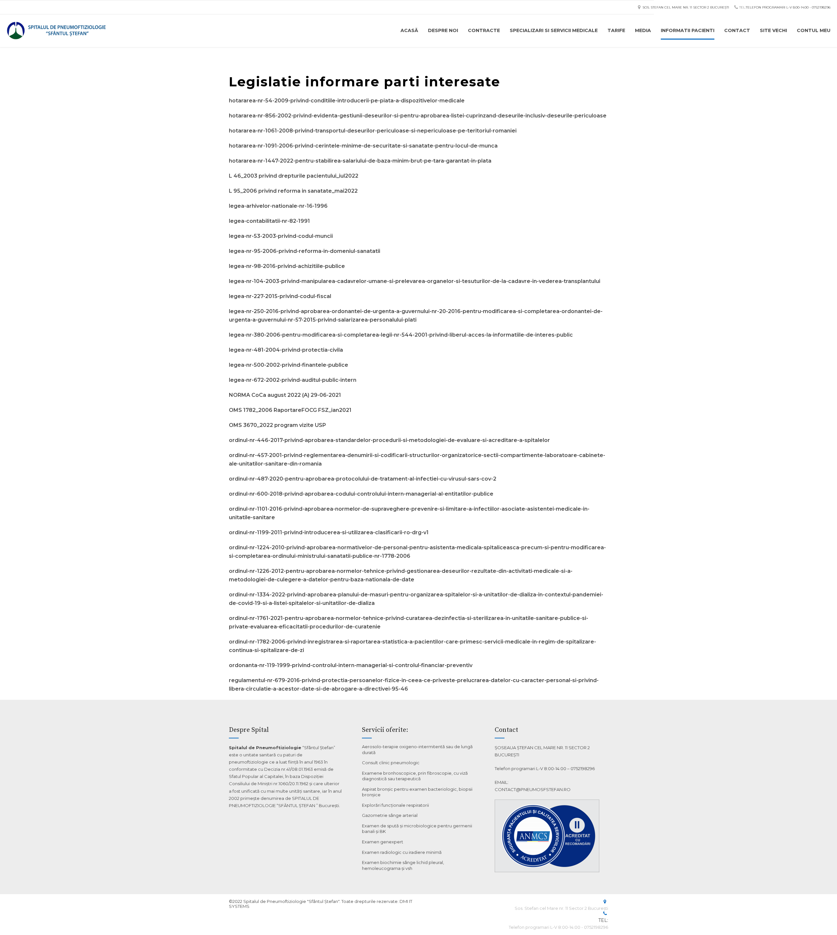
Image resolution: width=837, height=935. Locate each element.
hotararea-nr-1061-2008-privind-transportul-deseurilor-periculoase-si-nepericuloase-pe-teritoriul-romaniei (373, 131)
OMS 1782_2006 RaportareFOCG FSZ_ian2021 (290, 410)
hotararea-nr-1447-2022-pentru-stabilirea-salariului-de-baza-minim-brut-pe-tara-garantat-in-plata (360, 161)
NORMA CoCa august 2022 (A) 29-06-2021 (285, 395)
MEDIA (643, 30)
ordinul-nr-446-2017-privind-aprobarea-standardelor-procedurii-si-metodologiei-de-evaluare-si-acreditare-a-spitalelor (389, 440)
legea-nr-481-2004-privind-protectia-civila (286, 350)
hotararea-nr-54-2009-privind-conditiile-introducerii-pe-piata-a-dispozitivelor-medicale (347, 100)
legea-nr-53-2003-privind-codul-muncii (281, 236)
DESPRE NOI (443, 30)
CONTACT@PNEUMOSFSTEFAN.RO (533, 789)
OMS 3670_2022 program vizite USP (277, 425)
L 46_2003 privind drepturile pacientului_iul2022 (293, 176)
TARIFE (616, 30)
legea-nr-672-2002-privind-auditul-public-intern (292, 380)
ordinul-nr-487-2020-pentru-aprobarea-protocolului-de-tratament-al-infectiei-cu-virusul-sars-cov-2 (362, 479)
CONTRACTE (484, 30)
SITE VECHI (773, 30)
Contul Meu (813, 30)
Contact (737, 30)
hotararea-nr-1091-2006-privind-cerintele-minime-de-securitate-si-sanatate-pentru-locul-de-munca (363, 146)
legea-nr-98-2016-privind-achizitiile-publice (287, 266)
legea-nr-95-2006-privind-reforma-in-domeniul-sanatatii (304, 251)
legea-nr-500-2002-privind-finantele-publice (288, 365)
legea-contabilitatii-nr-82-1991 (269, 221)
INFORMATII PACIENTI (687, 30)
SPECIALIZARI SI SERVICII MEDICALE (554, 30)
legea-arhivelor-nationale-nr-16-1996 (278, 206)
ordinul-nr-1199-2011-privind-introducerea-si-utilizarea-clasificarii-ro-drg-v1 (329, 532)
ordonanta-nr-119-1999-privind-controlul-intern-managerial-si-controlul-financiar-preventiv (350, 665)
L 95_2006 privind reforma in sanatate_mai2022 (293, 191)
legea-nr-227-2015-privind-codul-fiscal (280, 296)
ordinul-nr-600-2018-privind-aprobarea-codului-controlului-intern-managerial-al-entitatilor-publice (361, 494)
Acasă (409, 30)
